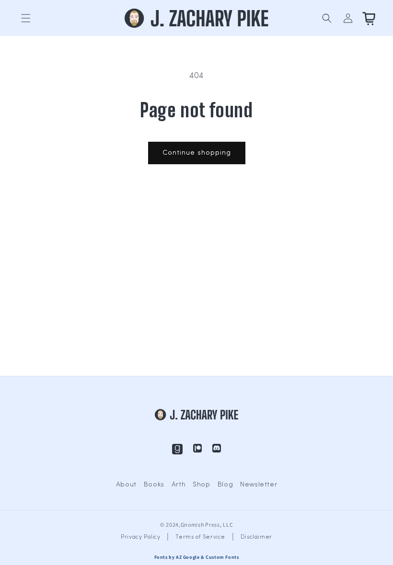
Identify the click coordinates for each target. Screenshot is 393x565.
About (126, 484)
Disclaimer (256, 537)
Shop (201, 484)
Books (154, 484)
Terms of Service (200, 537)
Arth (178, 484)
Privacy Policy (140, 537)
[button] (25, 18)
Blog (225, 484)
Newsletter (258, 484)
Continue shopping (196, 153)
